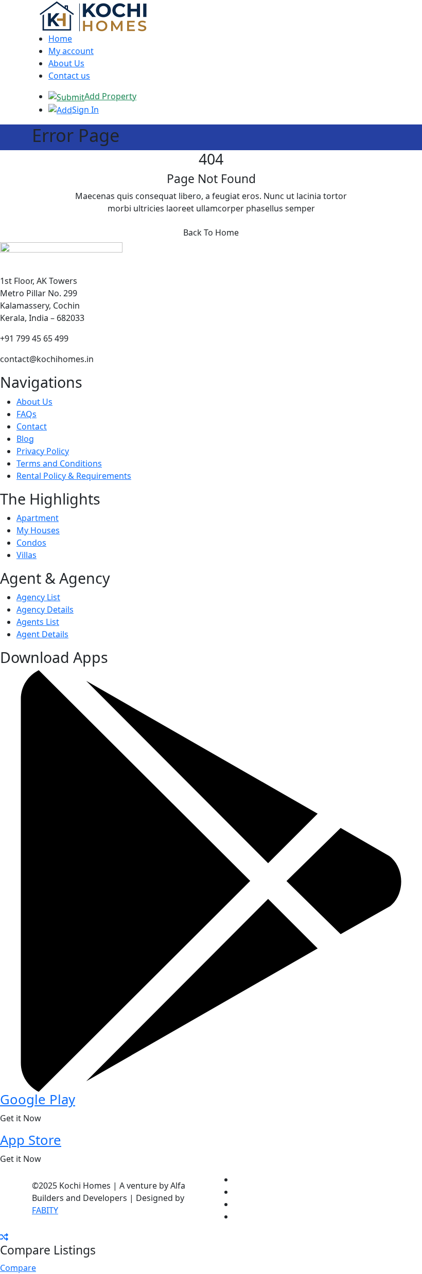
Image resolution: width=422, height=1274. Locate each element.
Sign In (85, 109)
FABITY (45, 1210)
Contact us (69, 75)
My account (71, 51)
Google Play (37, 1099)
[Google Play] (211, 880)
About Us (66, 63)
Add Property (110, 96)
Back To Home (211, 232)
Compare (18, 1267)
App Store (30, 1140)
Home (60, 38)
